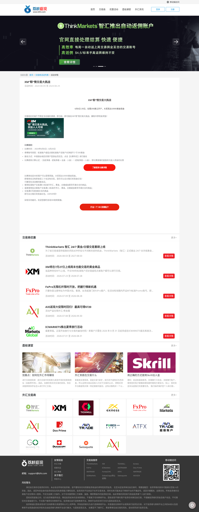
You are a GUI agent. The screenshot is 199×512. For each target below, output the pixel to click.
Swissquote (122, 475)
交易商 (102, 9)
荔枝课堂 (126, 9)
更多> (174, 237)
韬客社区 (57, 467)
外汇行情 (57, 464)
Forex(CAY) (106, 471)
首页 (93, 9)
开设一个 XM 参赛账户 (99, 207)
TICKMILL (121, 464)
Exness (136, 464)
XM (103, 464)
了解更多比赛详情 (99, 167)
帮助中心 (57, 479)
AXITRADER (122, 467)
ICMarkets (106, 467)
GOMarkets (91, 475)
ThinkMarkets (92, 464)
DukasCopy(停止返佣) (108, 477)
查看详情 (169, 255)
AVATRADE (91, 471)
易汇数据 (57, 471)
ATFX (120, 471)
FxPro (89, 467)
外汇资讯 (139, 9)
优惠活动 (114, 9)
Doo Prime (137, 467)
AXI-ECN (136, 475)
